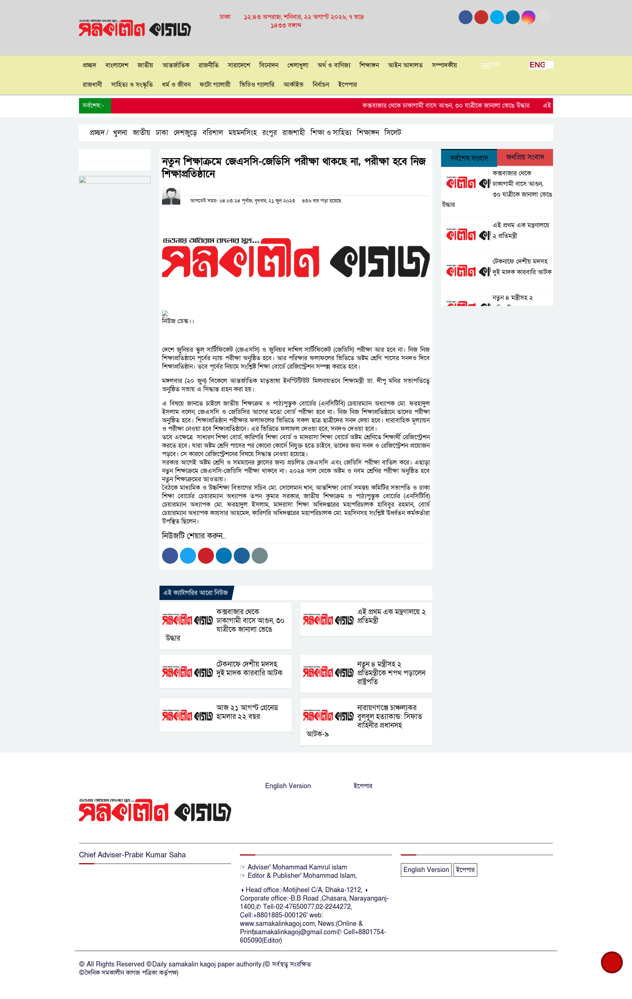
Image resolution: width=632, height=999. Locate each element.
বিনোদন (268, 65)
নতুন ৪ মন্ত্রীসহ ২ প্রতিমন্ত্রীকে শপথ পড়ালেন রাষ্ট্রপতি (391, 673)
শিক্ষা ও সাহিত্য (331, 133)
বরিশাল (213, 133)
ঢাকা (162, 133)
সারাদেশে (239, 65)
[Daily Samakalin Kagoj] (135, 27)
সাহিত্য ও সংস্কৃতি (132, 85)
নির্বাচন (321, 85)
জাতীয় (145, 65)
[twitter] (481, 17)
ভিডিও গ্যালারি (257, 85)
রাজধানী (92, 85)
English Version (288, 786)
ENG (538, 65)
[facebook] (466, 17)
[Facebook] (170, 556)
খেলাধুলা (297, 65)
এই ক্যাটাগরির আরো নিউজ (195, 593)
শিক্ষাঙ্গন (369, 65)
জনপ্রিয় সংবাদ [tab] (525, 157)
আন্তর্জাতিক (175, 65)
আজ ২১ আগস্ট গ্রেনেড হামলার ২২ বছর (247, 712)
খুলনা (120, 133)
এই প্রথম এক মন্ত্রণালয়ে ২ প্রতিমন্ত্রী (391, 616)
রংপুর (269, 133)
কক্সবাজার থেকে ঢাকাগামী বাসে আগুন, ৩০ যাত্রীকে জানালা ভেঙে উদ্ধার (430, 105)
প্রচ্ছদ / (98, 133)
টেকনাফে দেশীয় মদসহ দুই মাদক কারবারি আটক (250, 669)
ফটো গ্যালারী (215, 85)
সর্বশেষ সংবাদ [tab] (469, 158)
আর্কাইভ (293, 85)
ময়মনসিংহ (243, 133)
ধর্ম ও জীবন (176, 85)
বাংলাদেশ (116, 65)
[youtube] (528, 17)
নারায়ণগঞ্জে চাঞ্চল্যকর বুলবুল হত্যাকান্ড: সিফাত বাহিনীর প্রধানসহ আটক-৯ (364, 721)
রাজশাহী (293, 133)
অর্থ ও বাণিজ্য (333, 65)
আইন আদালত (405, 65)
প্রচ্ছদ (89, 65)
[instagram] (497, 17)
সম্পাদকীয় (444, 65)
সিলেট (392, 133)
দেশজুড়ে (185, 133)
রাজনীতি (209, 65)
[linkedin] (513, 17)
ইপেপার (347, 85)
